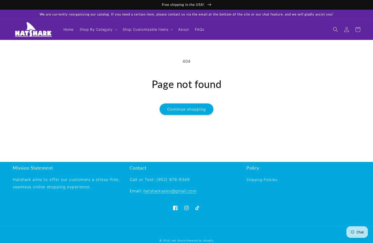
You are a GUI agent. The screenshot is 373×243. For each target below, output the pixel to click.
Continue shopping (186, 109)
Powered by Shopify (200, 240)
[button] (98, 29)
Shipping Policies (261, 179)
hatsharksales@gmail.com (170, 190)
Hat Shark (178, 240)
